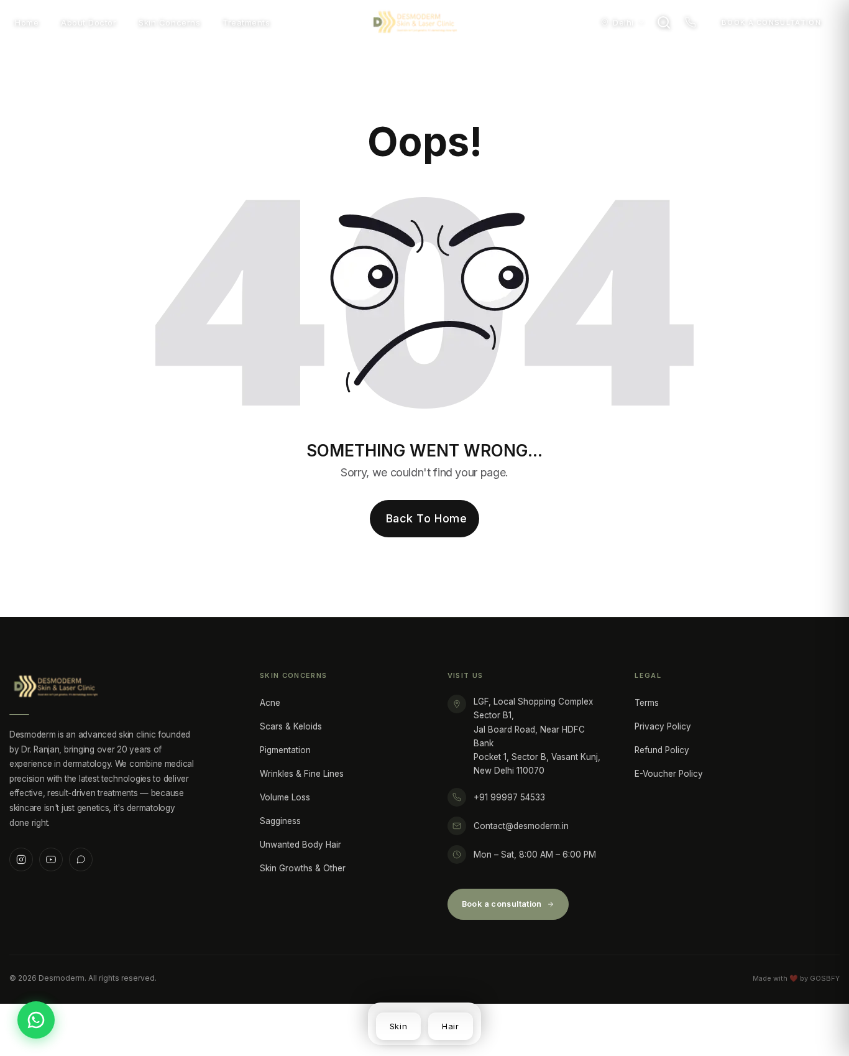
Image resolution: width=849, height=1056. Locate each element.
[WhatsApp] (81, 859)
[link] (398, 1026)
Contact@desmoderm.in (521, 826)
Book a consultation (502, 904)
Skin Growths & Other (303, 868)
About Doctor (88, 22)
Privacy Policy (663, 726)
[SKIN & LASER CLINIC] (424, 22)
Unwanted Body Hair (300, 845)
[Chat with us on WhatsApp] (36, 1020)
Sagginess (280, 821)
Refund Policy (662, 750)
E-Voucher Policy (669, 774)
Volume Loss (285, 797)
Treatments (246, 22)
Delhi (623, 22)
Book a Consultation (771, 22)
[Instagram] (21, 859)
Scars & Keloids (291, 726)
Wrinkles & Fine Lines (302, 774)
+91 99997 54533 (509, 797)
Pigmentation (285, 750)
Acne (270, 703)
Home (27, 22)
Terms (647, 703)
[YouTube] (51, 859)
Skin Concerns (169, 22)
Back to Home (426, 518)
